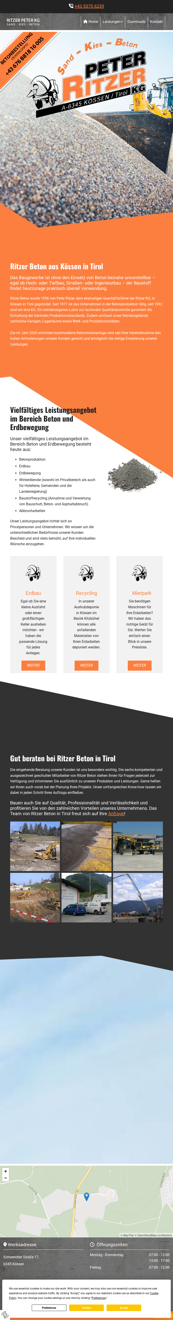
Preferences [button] (99, 1298)
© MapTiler (127, 1235)
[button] (33, 665)
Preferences (49, 1307)
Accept (124, 1307)
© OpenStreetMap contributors (153, 1235)
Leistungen (111, 22)
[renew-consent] (5, 1315)
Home (93, 22)
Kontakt (156, 22)
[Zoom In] (5, 1171)
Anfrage (116, 813)
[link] (112, 21)
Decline (86, 1307)
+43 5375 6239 (89, 6)
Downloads (136, 22)
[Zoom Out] (5, 1178)
